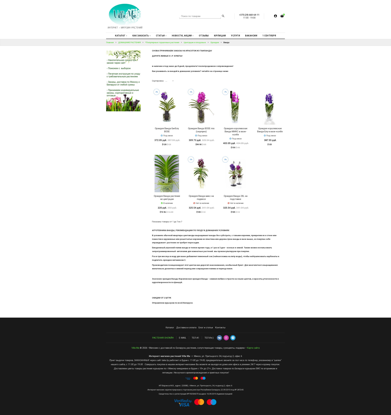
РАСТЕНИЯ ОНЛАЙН (163, 337)
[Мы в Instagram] (226, 338)
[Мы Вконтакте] (219, 338)
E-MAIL (182, 337)
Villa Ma (135, 347)
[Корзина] (282, 16)
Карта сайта (253, 347)
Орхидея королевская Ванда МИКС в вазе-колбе (235, 131)
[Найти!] (223, 16)
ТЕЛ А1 (195, 337)
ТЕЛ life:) (209, 337)
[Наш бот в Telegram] (233, 338)
